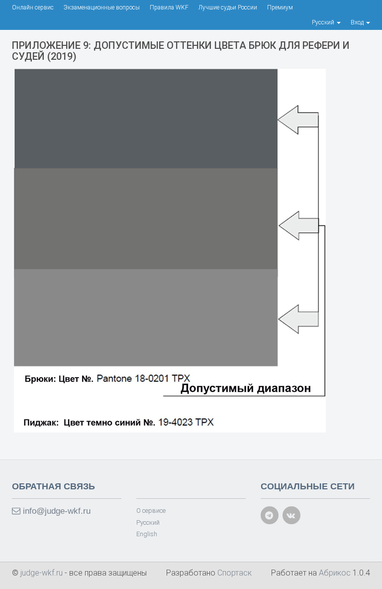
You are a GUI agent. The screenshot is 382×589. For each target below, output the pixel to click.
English (146, 534)
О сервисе (151, 510)
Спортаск (234, 573)
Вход (358, 22)
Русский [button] (324, 22)
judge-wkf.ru (42, 573)
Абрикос (335, 573)
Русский (148, 522)
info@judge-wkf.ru (55, 511)
